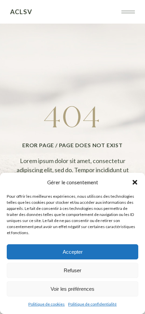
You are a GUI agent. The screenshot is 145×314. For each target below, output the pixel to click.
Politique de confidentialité (92, 304)
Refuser (72, 270)
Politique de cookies (46, 304)
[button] (135, 182)
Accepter (73, 252)
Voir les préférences (72, 289)
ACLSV (21, 11)
